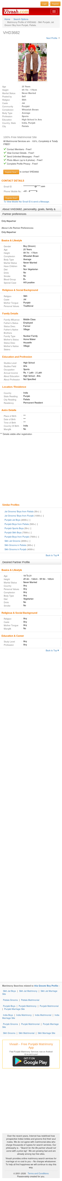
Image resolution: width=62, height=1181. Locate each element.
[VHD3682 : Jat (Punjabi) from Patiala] (31, 62)
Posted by (7, 96)
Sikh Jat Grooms (12, 540)
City (4, 126)
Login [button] (44, 3)
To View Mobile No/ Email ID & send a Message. (27, 201)
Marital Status (8, 93)
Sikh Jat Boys (9, 990)
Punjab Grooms (10, 1023)
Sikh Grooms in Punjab (15, 549)
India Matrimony (24, 1014)
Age (4, 86)
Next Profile (51, 38)
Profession (7, 116)
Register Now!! (11, 198)
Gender (7, 246)
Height (5, 89)
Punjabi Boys (9, 1005)
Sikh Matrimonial (26, 1032)
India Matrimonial (43, 1014)
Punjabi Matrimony (27, 1005)
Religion (6, 99)
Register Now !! (11, 172)
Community (7, 106)
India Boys (8, 1014)
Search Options (21, 19)
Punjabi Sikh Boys (13, 532)
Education (7, 119)
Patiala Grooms (10, 999)
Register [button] (55, 3)
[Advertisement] (31, 470)
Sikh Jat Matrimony (28, 990)
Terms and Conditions (38, 1173)
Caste (5, 103)
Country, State (9, 122)
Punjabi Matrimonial (49, 1005)
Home (7, 19)
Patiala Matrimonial (30, 999)
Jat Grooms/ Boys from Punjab (19, 515)
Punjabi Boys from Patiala (17, 524)
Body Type (7, 113)
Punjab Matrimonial (30, 1023)
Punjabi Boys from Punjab (17, 536)
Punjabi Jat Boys (12, 519)
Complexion (8, 109)
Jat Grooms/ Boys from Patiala (19, 511)
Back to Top (52, 555)
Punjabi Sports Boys (14, 528)
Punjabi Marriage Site (14, 1008)
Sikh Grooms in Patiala (15, 545)
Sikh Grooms (9, 1032)
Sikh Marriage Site (46, 1032)
